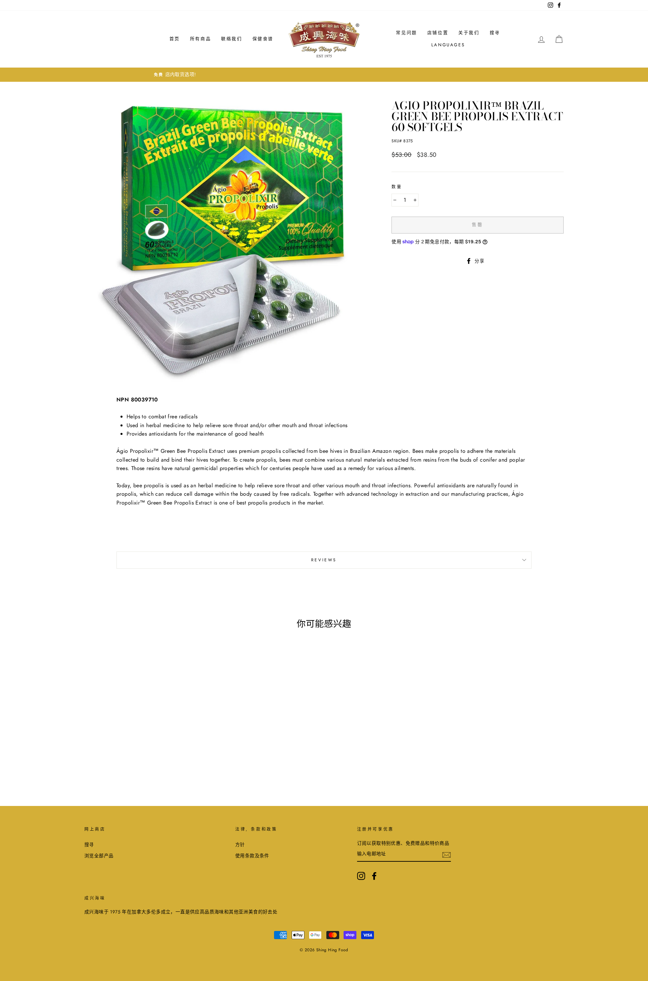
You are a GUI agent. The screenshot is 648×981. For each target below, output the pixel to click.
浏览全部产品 (98, 855)
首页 (174, 38)
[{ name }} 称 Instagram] (361, 876)
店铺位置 (437, 32)
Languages (448, 45)
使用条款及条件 (252, 855)
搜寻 (495, 32)
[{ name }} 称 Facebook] (374, 876)
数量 (397, 187)
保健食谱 (262, 38)
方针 (240, 844)
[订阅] (446, 854)
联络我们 (231, 38)
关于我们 (468, 32)
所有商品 (200, 38)
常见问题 (406, 32)
